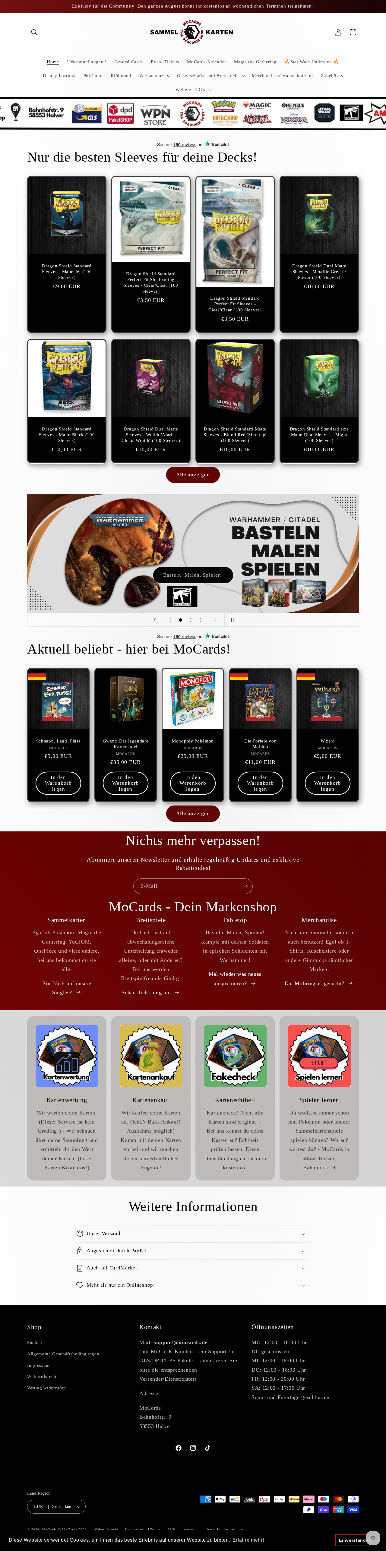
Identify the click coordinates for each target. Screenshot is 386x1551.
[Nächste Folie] (216, 619)
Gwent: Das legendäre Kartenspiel (126, 744)
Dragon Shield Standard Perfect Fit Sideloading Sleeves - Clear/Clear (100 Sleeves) (151, 282)
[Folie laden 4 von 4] (200, 620)
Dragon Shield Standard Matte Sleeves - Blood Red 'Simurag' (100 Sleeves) (235, 435)
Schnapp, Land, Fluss (58, 741)
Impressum (38, 1365)
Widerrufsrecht (42, 1376)
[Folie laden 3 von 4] (190, 620)
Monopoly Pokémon (193, 741)
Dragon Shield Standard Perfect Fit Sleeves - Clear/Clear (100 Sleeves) (234, 304)
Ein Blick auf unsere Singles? (66, 987)
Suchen (34, 1342)
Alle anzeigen (193, 475)
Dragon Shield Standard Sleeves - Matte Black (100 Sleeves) (67, 435)
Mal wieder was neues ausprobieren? (235, 978)
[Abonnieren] (245, 886)
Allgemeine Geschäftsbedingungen (63, 1353)
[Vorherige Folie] (155, 619)
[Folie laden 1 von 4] (171, 620)
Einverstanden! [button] (356, 1540)
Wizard (327, 741)
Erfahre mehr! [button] (248, 1540)
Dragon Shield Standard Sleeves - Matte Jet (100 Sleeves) (67, 271)
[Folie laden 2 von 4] (180, 620)
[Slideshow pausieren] (231, 619)
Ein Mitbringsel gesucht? (314, 983)
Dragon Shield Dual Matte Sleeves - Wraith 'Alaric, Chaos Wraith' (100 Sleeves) (151, 435)
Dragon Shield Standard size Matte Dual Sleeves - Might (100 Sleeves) (319, 435)
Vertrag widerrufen (46, 1387)
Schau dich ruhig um (146, 992)
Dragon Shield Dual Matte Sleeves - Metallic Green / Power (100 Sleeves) (319, 271)
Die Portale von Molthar (260, 744)
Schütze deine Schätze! (193, 575)
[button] (34, 32)
